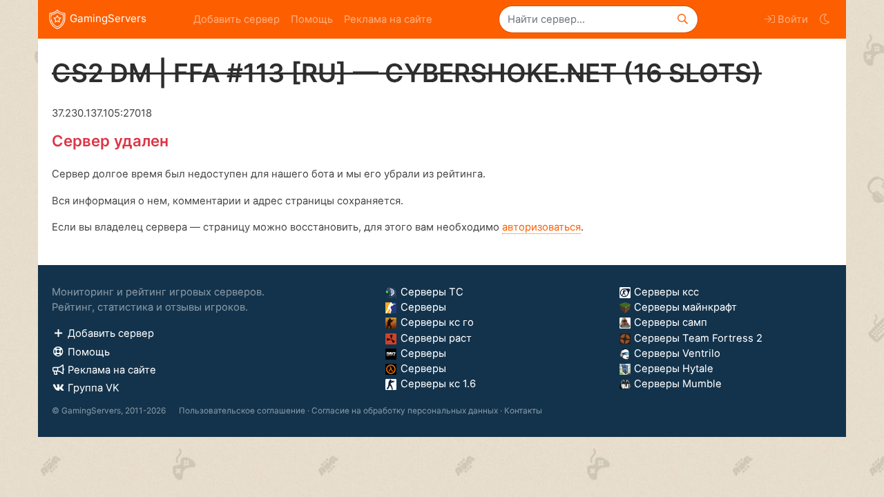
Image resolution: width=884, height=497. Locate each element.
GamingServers (108, 18)
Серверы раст (436, 338)
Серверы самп (670, 322)
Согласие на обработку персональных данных (404, 411)
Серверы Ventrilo (677, 353)
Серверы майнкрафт (685, 307)
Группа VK (93, 388)
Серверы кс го (437, 322)
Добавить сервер (236, 19)
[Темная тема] (824, 19)
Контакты (523, 411)
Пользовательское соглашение (242, 411)
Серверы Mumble (678, 384)
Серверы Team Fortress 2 (698, 338)
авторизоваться (541, 227)
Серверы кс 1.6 (438, 384)
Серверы (423, 307)
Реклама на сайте (388, 19)
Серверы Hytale (673, 368)
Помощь (312, 19)
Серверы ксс (666, 292)
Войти (793, 19)
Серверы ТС (432, 292)
